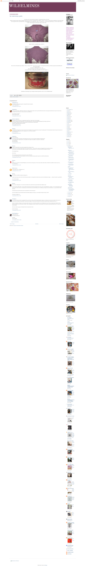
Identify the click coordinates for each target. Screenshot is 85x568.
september (70, 194)
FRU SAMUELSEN (70, 464)
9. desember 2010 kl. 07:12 (16, 125)
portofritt (68, 511)
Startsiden (36, 223)
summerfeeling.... (73, 451)
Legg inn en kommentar (15, 221)
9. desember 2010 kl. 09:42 (16, 142)
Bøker (68, 115)
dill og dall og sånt (70, 548)
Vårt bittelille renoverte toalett (73, 352)
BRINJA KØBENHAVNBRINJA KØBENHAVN (70, 386)
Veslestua (69, 175)
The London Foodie (70, 326)
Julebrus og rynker (71, 178)
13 (67, 424)
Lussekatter (70, 173)
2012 (68, 142)
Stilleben (68, 503)
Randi (13, 128)
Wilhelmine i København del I (71, 151)
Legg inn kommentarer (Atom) (18, 225)
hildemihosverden (70, 530)
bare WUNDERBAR (70, 377)
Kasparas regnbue (70, 349)
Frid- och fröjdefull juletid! (73, 363)
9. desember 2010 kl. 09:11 (16, 133)
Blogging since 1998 (73, 343)
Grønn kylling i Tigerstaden (70, 180)
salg (67, 130)
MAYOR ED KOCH (70, 546)
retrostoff (68, 129)
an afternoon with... (70, 545)
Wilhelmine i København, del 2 (71, 148)
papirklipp (68, 128)
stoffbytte (68, 133)
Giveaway (68, 116)
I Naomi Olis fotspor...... (73, 533)
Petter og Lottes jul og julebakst (71, 162)
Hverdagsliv (69, 120)
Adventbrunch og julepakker (70, 177)
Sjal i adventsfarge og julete (16, 16)
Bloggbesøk (69, 113)
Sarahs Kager (69, 404)
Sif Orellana (69, 337)
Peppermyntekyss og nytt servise (71, 165)
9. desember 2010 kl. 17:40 (16, 195)
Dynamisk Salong (70, 390)
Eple (13, 173)
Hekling (14, 96)
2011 (68, 143)
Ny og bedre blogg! (73, 490)
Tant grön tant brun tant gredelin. (71, 155)
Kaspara (13, 136)
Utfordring (68, 136)
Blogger (46, 565)
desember (69, 146)
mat (67, 127)
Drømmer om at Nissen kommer (71, 157)
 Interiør (69, 109)
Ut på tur (68, 135)
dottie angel (69, 472)
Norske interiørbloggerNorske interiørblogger (70, 400)
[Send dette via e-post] (16, 95)
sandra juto (69, 341)
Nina (13, 183)
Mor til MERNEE (70, 449)
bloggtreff (68, 114)
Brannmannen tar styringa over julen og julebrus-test (71, 169)
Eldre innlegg (61, 223)
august (69, 196)
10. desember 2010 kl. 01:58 (16, 219)
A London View (69, 537)
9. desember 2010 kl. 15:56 (16, 180)
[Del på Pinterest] (21, 95)
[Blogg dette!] (17, 95)
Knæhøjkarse (69, 496)
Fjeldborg (68, 408)
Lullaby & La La (69, 432)
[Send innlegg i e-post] (14, 95)
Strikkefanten (14, 102)
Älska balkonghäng (73, 459)
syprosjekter (69, 134)
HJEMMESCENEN (70, 552)
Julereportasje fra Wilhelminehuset (71, 153)
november (69, 192)
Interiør (68, 122)
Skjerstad (13, 109)
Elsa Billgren (69, 317)
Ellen (13, 160)
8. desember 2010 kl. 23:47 (16, 106)
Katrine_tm (14, 168)
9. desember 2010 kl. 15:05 (16, 170)
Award (68, 110)
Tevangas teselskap (70, 522)
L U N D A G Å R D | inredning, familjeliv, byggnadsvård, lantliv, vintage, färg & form (70, 358)
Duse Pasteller (14, 213)
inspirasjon (16, 96)
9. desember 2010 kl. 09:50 (16, 157)
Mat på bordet (69, 519)
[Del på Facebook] (19, 95)
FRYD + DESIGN (70, 550)
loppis (68, 126)
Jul (67, 123)
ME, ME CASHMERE (70, 401)
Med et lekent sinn (70, 440)
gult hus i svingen (15, 119)
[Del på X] (18, 95)
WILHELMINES (24, 6)
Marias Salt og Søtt (70, 488)
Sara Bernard (70, 187)
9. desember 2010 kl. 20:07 (16, 210)
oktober (69, 193)
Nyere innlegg (12, 223)
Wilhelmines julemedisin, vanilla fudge (70, 185)
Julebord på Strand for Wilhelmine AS (71, 160)
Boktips (69, 166)
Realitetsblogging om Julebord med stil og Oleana (71, 189)
